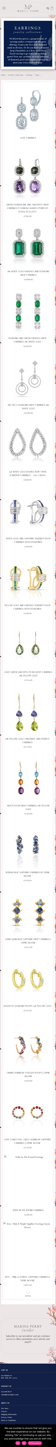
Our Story (5, 1408)
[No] (52, 1435)
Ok (18, 1443)
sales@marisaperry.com (10, 1395)
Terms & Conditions (8, 1420)
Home (3, 75)
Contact (4, 1411)
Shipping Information (9, 1414)
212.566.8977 (6, 1391)
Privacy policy (35, 1443)
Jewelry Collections (15, 75)
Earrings (29, 75)
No (24, 1443)
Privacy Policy (6, 1417)
